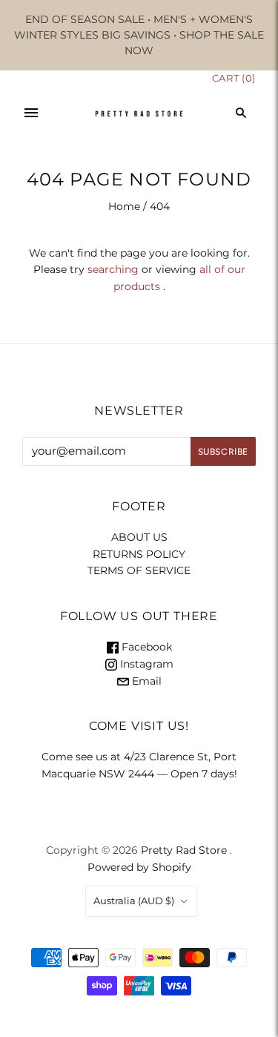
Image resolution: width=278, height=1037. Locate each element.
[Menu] (31, 112)
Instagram (145, 664)
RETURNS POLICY (139, 554)
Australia (133, 900)
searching (113, 269)
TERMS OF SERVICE (139, 570)
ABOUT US (139, 537)
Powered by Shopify (139, 867)
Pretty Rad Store (184, 850)
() (234, 78)
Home (124, 206)
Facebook (145, 647)
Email (145, 681)
